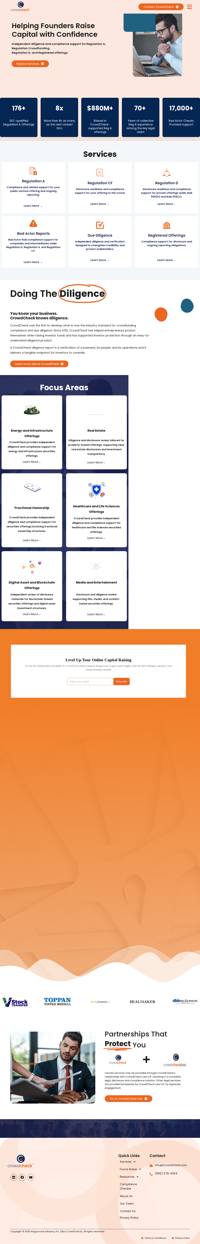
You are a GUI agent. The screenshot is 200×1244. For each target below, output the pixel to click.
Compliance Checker (128, 1186)
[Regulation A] (33, 171)
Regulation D (166, 183)
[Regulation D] (167, 173)
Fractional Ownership (32, 508)
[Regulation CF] (100, 173)
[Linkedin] (13, 1177)
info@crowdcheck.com (171, 1165)
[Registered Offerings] (167, 225)
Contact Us (128, 1211)
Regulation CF (100, 183)
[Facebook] (22, 1177)
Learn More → (33, 206)
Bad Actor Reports (33, 233)
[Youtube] (30, 1177)
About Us (126, 1196)
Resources (127, 1177)
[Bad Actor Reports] (33, 223)
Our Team (127, 1204)
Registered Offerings (166, 235)
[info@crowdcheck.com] (151, 1165)
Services (126, 1162)
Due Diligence (100, 235)
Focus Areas (128, 1169)
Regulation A (33, 181)
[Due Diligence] (100, 225)
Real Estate (96, 430)
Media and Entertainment (96, 582)
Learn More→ (167, 204)
